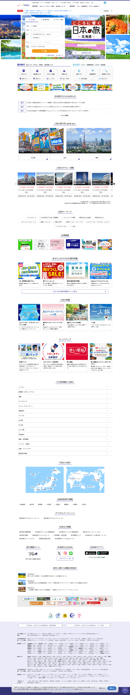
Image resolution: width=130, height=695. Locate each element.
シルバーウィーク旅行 (73, 640)
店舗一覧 (82, 2)
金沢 (65, 158)
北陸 (44, 481)
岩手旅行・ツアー (63, 643)
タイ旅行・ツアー (46, 676)
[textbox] (97, 2)
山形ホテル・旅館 (92, 656)
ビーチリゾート (77, 485)
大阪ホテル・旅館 (86, 661)
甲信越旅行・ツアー (73, 646)
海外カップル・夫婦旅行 (79, 681)
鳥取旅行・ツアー (72, 651)
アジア (86, 474)
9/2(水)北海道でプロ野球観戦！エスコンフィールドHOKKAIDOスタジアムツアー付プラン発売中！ (58, 111)
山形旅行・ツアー (94, 643)
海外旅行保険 (23, 535)
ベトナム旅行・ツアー (72, 676)
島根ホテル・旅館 (42, 664)
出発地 (27, 26)
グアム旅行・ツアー (104, 676)
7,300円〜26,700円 (63, 187)
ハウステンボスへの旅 (75, 638)
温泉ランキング (91, 638)
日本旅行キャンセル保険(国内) (45, 532)
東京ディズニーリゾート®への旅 (35, 638)
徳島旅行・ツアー (84, 650)
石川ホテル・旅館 (42, 659)
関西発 (66, 504)
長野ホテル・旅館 (87, 659)
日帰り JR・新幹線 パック (48, 633)
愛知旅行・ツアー (62, 648)
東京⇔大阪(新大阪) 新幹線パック (90, 633)
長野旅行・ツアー (104, 646)
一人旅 (29, 681)
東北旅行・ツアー (43, 643)
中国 (39, 484)
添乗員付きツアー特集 (32, 669)
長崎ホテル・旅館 (86, 664)
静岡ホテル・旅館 (101, 659)
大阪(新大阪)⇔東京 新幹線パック (50, 635)
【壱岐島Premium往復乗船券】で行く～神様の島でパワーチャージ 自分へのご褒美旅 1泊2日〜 (58, 583)
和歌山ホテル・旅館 (32, 663)
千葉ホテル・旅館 (63, 658)
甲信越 (49, 478)
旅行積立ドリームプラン (27, 538)
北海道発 (22, 504)
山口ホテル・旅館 (52, 664)
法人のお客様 (76, 2)
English (87, 2)
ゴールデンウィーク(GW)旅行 (46, 640)
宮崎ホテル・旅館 (31, 666)
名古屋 (33, 158)
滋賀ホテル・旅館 (66, 661)
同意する (111, 688)
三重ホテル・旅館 (52, 661)
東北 (55, 479)
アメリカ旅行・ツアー (52, 677)
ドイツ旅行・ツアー (76, 674)
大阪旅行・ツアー (31, 650)
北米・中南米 (96, 480)
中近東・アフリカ (75, 478)
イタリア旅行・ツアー (39, 674)
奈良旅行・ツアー (52, 650)
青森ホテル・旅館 (51, 656)
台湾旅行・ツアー (102, 674)
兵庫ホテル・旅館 (96, 661)
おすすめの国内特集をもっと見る (65, 291)
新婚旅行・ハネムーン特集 (73, 669)
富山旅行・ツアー (42, 646)
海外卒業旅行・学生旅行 (33, 682)
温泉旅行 (84, 638)
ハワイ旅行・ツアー (93, 676)
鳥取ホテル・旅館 (31, 664)
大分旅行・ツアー (72, 653)
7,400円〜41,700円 (101, 187)
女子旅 (88, 681)
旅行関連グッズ (76, 535)
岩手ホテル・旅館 (61, 656)
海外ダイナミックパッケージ (47, 669)
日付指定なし (36, 37)
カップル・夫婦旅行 (67, 681)
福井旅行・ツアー (62, 646)
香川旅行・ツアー (104, 650)
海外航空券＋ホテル (60, 669)
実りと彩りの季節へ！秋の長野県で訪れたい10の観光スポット (47, 576)
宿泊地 (27, 30)
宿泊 (26, 192)
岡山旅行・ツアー (52, 651)
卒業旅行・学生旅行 (103, 681)
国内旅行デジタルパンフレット (29, 518)
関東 (53, 485)
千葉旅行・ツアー (74, 645)
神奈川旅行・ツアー (52, 645)
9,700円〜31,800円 (82, 187)
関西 (45, 489)
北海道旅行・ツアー (32, 643)
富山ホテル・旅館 (31, 659)
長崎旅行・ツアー (52, 653)
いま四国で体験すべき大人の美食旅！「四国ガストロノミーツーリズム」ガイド (53, 590)
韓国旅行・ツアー (92, 674)
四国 (38, 489)
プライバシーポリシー (66, 689)
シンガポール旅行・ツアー (58, 676)
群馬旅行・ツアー (104, 645)
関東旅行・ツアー (31, 645)
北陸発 (58, 504)
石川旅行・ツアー (52, 646)
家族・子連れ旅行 (43, 681)
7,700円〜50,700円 (26, 187)
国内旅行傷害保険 (25, 532)
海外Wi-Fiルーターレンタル (92, 532)
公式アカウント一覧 (65, 558)
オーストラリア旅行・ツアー (73, 677)
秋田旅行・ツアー (84, 643)
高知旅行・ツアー (94, 650)
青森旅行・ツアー (53, 643)
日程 (27, 34)
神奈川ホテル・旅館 (42, 658)
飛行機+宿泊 (31, 196)
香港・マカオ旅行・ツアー (33, 676)
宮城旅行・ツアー (74, 643)
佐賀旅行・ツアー (42, 653)
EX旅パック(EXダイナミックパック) (72, 633)
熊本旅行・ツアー (62, 653)
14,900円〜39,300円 (45, 187)
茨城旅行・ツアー (84, 645)
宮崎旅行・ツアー (83, 653)
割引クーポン (55, 2)
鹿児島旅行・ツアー (94, 653)
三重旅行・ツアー (72, 648)
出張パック (59, 633)
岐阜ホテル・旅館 (31, 661)
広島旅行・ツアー (62, 651)
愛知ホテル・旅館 (42, 661)
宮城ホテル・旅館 (71, 656)
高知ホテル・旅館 (56, 663)
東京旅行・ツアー (42, 645)
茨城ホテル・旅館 (74, 658)
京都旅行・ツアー (103, 648)
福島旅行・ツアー (104, 643)
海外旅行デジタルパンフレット (54, 518)
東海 (51, 488)
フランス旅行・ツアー (64, 674)
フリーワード (27, 42)
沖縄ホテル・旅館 (56, 666)
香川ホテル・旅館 (67, 663)
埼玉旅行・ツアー (63, 645)
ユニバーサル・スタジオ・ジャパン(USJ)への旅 (56, 638)
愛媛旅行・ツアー (31, 651)
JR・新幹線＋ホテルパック (33, 633)
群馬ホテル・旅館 (94, 658)
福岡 (96, 158)
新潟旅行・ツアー (94, 646)
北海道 (55, 470)
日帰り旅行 (99, 638)
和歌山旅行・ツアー (63, 650)
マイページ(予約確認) (45, 2)
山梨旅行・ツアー (84, 646)
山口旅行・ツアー (93, 651)
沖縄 (33, 474)
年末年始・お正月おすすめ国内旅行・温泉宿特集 (41, 625)
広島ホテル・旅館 (101, 663)
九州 (33, 487)
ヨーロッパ (78, 473)
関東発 (40, 504)
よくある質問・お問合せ (65, 2)
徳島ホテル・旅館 (46, 663)
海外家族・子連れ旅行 (55, 681)
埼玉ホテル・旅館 (53, 658)
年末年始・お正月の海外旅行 (65, 671)
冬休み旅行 (82, 640)
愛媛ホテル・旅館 (77, 663)
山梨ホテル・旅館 (67, 659)
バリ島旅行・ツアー (32, 677)
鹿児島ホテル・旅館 (42, 666)
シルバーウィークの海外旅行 (50, 671)
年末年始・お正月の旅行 (93, 640)
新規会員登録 (35, 2)
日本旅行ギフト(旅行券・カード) (95, 535)
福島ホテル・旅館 (102, 656)
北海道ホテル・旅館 (36, 656)
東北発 (32, 504)
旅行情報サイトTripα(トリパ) (64, 538)
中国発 (75, 504)
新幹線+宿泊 (22, 196)
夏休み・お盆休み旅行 (60, 640)
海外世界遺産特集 (85, 669)
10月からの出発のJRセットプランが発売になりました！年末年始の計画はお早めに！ (54, 107)
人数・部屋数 (27, 46)
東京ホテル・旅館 (31, 658)
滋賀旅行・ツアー (93, 648)
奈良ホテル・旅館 (107, 661)
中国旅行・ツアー (42, 651)
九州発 (84, 504)
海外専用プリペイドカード (40, 535)
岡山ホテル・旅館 (91, 663)
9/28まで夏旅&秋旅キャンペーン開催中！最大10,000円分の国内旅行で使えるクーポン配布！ (56, 102)
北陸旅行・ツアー (31, 646)
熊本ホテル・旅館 (96, 664)
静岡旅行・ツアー (42, 648)
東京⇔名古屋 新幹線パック (33, 635)
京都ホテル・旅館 (76, 661)
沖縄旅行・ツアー (104, 653)
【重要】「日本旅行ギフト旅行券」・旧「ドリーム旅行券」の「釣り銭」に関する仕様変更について (48, 10)
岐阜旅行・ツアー (52, 648)
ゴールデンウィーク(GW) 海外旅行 (99, 669)
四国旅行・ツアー (74, 650)
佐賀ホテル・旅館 (76, 664)
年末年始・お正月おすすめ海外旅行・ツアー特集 (89, 625)
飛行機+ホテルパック (32, 640)
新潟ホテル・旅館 (77, 659)
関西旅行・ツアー (83, 648)
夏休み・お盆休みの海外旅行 (34, 671)
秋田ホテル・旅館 (81, 656)
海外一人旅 (35, 681)
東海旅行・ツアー (31, 648)
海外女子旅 (94, 681)
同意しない (102, 688)
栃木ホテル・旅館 (84, 658)
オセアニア (90, 486)
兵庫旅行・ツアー (42, 650)
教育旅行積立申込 (45, 538)
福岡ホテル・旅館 (66, 664)
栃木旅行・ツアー (94, 645)
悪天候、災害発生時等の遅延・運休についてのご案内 (37, 13)
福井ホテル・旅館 (52, 659)
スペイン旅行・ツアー (52, 674)
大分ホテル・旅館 (107, 664)
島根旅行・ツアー (83, 651)
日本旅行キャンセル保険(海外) (69, 532)
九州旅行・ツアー (103, 651)
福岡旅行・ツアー (31, 653)
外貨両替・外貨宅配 (60, 535)
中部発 (49, 504)
